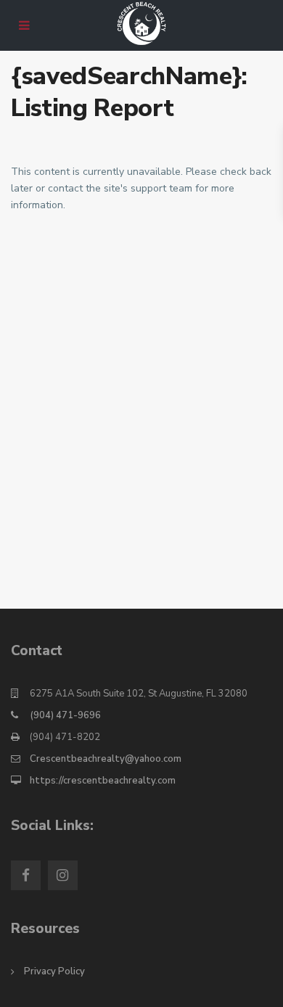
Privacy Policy (54, 971)
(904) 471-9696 (65, 715)
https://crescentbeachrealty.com (103, 780)
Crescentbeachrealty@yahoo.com (105, 758)
